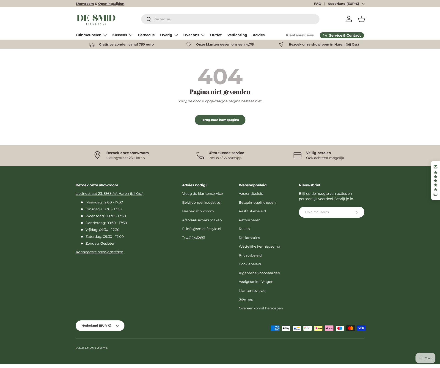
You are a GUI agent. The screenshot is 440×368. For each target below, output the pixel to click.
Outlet (216, 35)
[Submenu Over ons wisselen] (203, 35)
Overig (166, 35)
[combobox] (230, 19)
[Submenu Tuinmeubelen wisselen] (105, 35)
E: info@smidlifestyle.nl (201, 229)
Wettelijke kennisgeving (259, 246)
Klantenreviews (300, 35)
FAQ (317, 3)
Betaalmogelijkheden (257, 202)
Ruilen (244, 229)
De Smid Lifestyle (96, 347)
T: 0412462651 (193, 237)
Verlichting (237, 35)
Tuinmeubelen (88, 35)
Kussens (119, 35)
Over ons (191, 35)
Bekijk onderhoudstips (201, 202)
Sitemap (246, 299)
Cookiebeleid (250, 264)
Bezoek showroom (198, 211)
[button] (362, 19)
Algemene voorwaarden (259, 273)
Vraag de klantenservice (202, 193)
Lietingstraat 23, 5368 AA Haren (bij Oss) (109, 193)
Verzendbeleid (251, 193)
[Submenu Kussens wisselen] (130, 35)
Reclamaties (249, 237)
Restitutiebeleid (252, 211)
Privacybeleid (250, 255)
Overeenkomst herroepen (261, 308)
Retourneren (250, 220)
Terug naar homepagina (220, 120)
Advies (259, 35)
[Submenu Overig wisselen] (176, 35)
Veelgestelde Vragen (256, 281)
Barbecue (146, 35)
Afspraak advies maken (202, 220)
